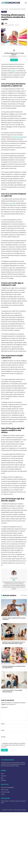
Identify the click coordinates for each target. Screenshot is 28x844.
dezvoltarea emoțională (18, 137)
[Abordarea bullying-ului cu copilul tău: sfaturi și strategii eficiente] (14, 655)
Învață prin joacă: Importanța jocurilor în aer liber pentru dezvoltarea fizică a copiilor (13, 642)
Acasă (2, 9)
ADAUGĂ (14, 60)
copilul (11, 203)
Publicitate (3, 780)
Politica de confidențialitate (7, 787)
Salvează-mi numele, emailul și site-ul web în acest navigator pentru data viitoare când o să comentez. (13, 745)
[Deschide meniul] (25, 2)
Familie (6, 9)
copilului (13, 70)
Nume (3, 723)
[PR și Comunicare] (11, 3)
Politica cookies (4, 789)
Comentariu (4, 707)
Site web (3, 737)
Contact (3, 794)
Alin (6, 23)
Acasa (2, 773)
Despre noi (3, 775)
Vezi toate (23, 595)
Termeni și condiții (5, 792)
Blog (2, 778)
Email (3, 730)
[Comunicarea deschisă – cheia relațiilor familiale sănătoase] (14, 679)
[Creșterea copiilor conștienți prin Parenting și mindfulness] (14, 607)
